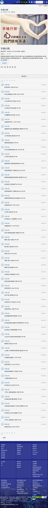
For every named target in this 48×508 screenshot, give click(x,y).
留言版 (34, 472)
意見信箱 (3, 452)
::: (24, 5)
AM (1, 465)
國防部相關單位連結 (21, 480)
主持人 (2, 448)
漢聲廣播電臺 (2, 2)
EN (22, 2)
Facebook (29, 2)
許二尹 (9, 54)
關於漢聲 (19, 444)
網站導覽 (19, 2)
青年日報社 (19, 487)
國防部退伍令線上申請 (38, 474)
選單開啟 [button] (47, 2)
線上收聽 (24, 2)
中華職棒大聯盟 (4, 485)
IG (34, 2)
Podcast (34, 450)
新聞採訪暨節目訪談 (37, 467)
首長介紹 (19, 448)
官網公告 (35, 454)
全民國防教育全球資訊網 (22, 493)
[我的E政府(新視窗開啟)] (33, 498)
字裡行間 (13, 12)
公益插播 (35, 463)
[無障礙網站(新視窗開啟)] (38, 497)
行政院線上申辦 (36, 476)
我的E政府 (35, 482)
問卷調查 (3, 457)
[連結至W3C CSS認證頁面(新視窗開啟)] (44, 497)
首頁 (2, 12)
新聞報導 (35, 446)
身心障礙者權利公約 (5, 487)
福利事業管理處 (20, 489)
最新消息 (35, 444)
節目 (9, 12)
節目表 (2, 446)
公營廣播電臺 (4, 482)
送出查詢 (44, 2)
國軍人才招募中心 (21, 491)
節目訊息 (35, 448)
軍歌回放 (19, 465)
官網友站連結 (4, 480)
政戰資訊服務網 (20, 484)
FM (1, 463)
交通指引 (19, 452)
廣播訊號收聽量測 (37, 469)
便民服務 (35, 461)
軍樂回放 (19, 467)
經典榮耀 (3, 444)
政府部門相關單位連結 (38, 480)
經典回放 (27, 2)
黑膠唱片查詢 (36, 470)
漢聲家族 (19, 450)
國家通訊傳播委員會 (37, 485)
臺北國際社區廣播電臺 (6, 484)
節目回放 (19, 463)
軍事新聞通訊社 (20, 485)
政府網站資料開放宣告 (21, 497)
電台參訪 (35, 465)
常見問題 (3, 454)
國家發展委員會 (36, 484)
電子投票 (3, 455)
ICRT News (35, 452)
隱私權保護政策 (4, 497)
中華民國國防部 (20, 482)
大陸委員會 (35, 487)
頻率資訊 (19, 454)
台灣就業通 (35, 491)
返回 (4, 437)
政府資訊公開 (4, 450)
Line (31, 2)
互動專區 (4, 63)
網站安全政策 (12, 497)
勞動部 (34, 489)
